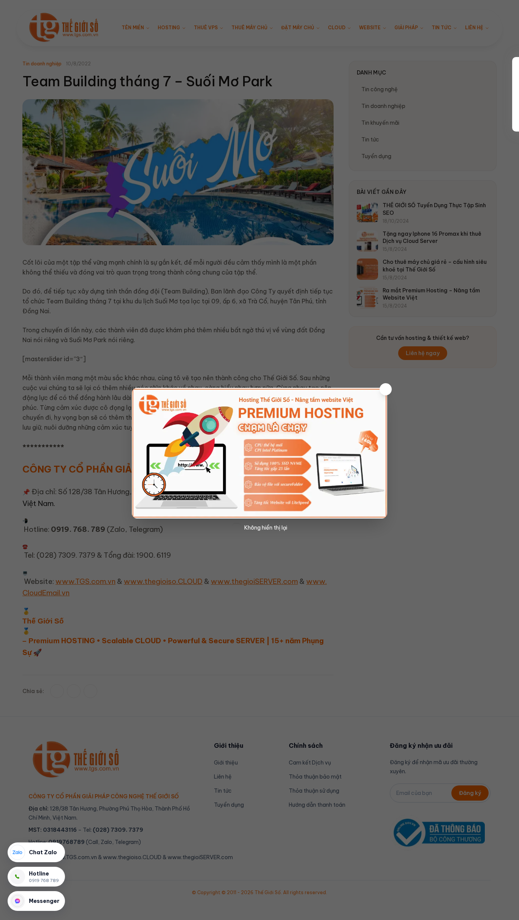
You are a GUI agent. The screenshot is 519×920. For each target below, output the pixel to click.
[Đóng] (386, 389)
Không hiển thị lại (265, 527)
